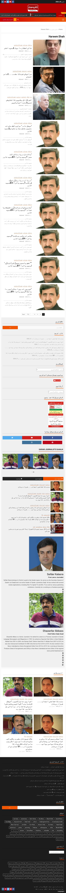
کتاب (34, 526)
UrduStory (38, 830)
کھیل (44, 880)
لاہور (37, 872)
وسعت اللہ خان (8, 875)
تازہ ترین (12, 863)
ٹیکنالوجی (60, 878)
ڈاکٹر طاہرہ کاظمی (34, 878)
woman (22, 830)
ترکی (50, 833)
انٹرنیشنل (40, 863)
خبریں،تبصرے (30, 833)
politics (20, 827)
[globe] (62, 665)
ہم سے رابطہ (39, 889)
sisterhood (13, 827)
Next (23, 314)
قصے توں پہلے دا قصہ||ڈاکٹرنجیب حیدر (53, 792)
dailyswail (21, 51)
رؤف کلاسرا (31, 866)
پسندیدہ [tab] (18, 478)
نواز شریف (10, 836)
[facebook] (62, 589)
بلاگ (42, 514)
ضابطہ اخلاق (48, 889)
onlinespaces (43, 827)
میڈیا (35, 875)
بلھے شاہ (14, 830)
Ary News (41, 818)
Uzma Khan (30, 830)
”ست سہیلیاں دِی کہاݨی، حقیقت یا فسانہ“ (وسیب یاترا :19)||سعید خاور (17, 210)
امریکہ (47, 863)
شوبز (38, 869)
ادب (31, 96)
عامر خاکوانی (59, 872)
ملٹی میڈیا (43, 875)
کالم (61, 880)
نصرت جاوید (19, 836)
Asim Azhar (33, 818)
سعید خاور (25, 122)
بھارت (19, 863)
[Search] (18, 19)
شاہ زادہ (38, 836)
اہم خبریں (29, 70)
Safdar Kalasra (55, 574)
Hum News (32, 824)
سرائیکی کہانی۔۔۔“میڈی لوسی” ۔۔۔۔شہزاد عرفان (50, 795)
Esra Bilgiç (8, 821)
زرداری (13, 833)
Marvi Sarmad (15, 824)
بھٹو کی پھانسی (58, 833)
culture (35, 821)
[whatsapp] (62, 592)
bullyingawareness (44, 821)
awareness (24, 818)
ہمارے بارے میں (57, 886)
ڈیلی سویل (60, 839)
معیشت (12, 872)
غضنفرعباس (39, 493)
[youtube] (62, 660)
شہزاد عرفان (42, 484)
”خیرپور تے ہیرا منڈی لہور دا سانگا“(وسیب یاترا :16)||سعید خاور (18, 291)
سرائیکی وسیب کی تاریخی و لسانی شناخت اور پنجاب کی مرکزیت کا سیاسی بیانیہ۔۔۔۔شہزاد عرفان (29, 508)
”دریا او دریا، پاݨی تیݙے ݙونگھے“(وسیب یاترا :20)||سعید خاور (18, 182)
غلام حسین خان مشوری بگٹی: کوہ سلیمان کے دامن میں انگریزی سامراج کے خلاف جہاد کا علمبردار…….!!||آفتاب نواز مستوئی (29, 519)
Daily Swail (27, 821)
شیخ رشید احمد (29, 836)
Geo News (50, 824)
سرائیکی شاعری (39, 526)
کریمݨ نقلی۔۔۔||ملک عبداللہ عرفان (54, 783)
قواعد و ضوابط (58, 889)
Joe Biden (24, 824)
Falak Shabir (59, 824)
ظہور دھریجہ (25, 869)
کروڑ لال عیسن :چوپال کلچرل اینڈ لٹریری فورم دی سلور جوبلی (42, 358)
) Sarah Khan (59, 818)
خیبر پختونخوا (41, 866)
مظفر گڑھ (19, 872)
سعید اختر (25, 44)
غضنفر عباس (52, 706)
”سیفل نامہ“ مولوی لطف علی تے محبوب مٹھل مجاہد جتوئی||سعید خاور (18, 128)
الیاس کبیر (23, 96)
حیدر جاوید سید (41, 833)
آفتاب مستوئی (47, 514)
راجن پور (23, 866)
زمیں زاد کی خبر (58, 836)
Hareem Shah (41, 824)
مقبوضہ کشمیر (59, 875)
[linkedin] (62, 657)
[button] (61, 462)
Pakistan (35, 827)
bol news (15, 818)
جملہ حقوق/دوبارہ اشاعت (43, 886)
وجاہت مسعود (18, 875)
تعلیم (61, 866)
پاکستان (51, 878)
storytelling (60, 830)
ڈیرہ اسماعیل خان (22, 878)
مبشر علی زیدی (29, 872)
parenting (27, 827)
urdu (53, 830)
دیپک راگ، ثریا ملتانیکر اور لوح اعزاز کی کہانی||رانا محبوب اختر (45, 786)
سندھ (43, 869)
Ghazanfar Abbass (53, 630)
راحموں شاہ (21, 833)
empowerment (18, 821)
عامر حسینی (24, 70)
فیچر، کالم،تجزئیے (18, 44)
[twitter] (62, 655)
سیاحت (43, 493)
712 (28, 314)
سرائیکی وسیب (47, 836)
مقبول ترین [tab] (58, 478)
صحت (33, 869)
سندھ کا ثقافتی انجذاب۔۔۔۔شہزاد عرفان (49, 339)
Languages (61, 891)
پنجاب (44, 878)
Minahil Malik (59, 827)
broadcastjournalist (57, 821)
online (51, 827)
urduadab (46, 830)
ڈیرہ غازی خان (10, 878)
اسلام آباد (55, 863)
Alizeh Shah (50, 818)
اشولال (28, 96)
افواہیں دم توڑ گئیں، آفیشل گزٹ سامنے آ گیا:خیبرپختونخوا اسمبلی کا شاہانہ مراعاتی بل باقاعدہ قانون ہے (31, 498)
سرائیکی (30, 44)
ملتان (50, 875)
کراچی (55, 880)
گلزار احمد (37, 880)
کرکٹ (49, 880)
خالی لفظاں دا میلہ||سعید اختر (18, 48)
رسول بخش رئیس (14, 866)
